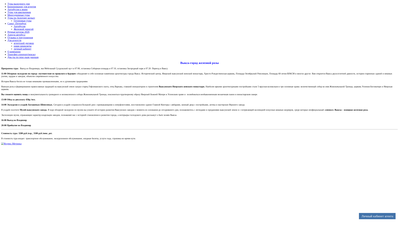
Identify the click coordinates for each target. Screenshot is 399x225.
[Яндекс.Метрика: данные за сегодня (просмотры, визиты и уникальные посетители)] (11, 143)
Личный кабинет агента (377, 216)
